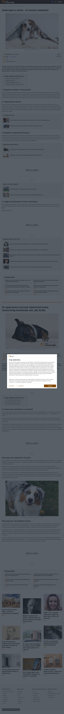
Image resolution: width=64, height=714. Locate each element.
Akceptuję (50, 385)
